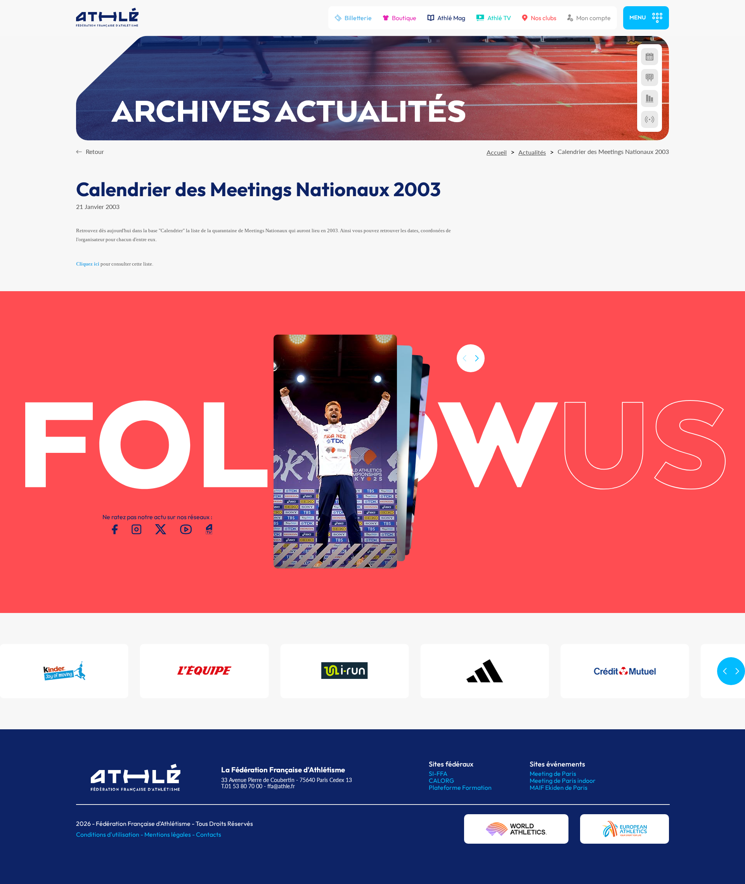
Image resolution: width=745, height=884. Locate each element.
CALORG (441, 780)
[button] (477, 358)
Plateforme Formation (460, 787)
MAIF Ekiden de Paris (558, 787)
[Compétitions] (649, 56)
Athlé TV (499, 17)
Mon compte (593, 17)
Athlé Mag (451, 17)
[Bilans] (649, 98)
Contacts (208, 834)
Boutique (404, 17)
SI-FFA (438, 773)
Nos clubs (543, 17)
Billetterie (358, 17)
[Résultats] (649, 77)
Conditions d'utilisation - (110, 834)
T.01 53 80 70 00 (241, 786)
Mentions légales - (170, 834)
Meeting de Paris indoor (563, 780)
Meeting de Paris (553, 773)
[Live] (649, 119)
